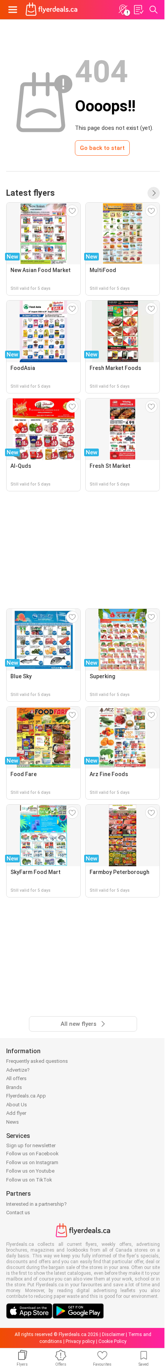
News (12, 1122)
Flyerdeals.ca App (26, 1096)
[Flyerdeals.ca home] (51, 9)
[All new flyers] (153, 193)
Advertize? (18, 1070)
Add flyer (16, 1113)
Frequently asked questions (37, 1061)
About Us (16, 1105)
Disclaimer (113, 1334)
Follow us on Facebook (32, 1153)
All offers (16, 1078)
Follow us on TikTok (29, 1180)
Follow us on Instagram (32, 1162)
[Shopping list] (138, 9)
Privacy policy (80, 1341)
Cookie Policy (112, 1341)
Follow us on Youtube (30, 1171)
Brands (14, 1087)
